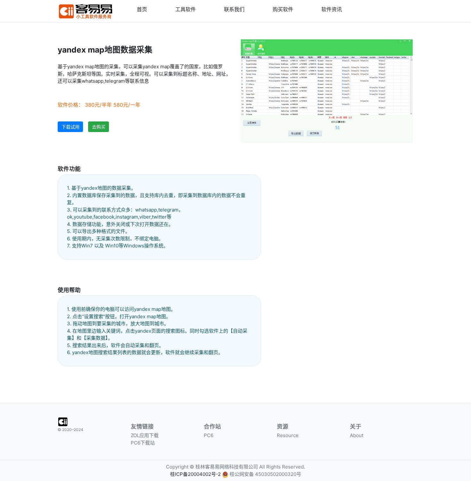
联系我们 (234, 9)
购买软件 (283, 9)
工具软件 (185, 9)
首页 (142, 9)
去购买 (98, 126)
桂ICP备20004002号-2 (195, 474)
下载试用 (70, 126)
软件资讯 (331, 9)
